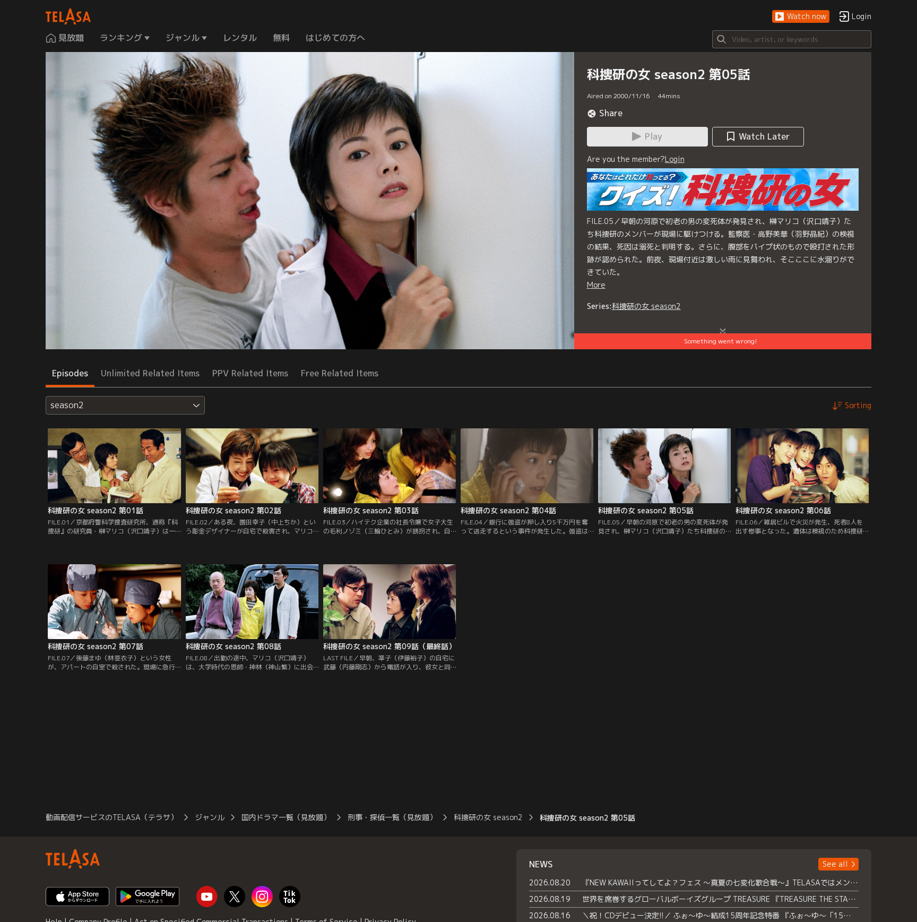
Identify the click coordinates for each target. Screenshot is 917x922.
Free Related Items (339, 373)
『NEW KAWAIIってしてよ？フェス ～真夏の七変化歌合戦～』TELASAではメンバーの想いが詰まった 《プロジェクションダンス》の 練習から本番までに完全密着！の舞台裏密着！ (720, 882)
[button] (800, 16)
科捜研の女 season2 (646, 306)
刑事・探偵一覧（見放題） (392, 817)
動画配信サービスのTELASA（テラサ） (112, 817)
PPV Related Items (250, 373)
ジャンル (209, 817)
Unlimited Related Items (150, 373)
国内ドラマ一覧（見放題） (286, 817)
